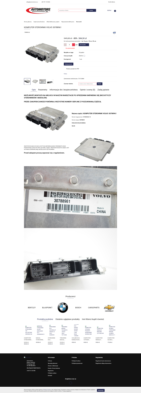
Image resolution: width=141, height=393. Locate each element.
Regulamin (51, 370)
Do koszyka (83, 44)
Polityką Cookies (46, 389)
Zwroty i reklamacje (53, 365)
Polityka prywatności (77, 363)
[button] (51, 357)
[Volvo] (114, 32)
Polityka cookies (52, 373)
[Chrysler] (109, 308)
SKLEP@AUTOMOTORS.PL (34, 368)
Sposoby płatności (52, 363)
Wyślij (99, 83)
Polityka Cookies (76, 361)
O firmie (50, 361)
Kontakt (50, 375)
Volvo (65, 74)
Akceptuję (100, 390)
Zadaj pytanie (68, 64)
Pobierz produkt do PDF (72, 69)
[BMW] (47, 308)
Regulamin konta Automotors (103, 361)
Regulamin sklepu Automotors (103, 363)
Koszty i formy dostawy (54, 368)
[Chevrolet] (94, 308)
